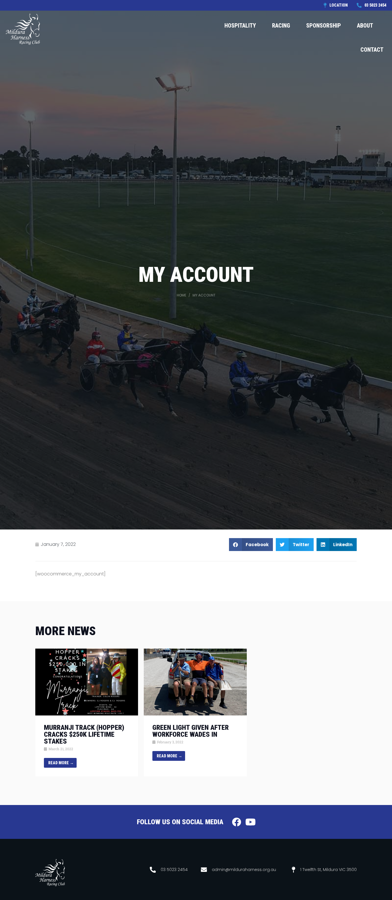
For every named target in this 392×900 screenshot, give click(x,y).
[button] (251, 544)
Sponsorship (323, 25)
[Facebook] (236, 822)
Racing (281, 25)
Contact (371, 49)
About (365, 25)
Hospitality (240, 25)
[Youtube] (250, 822)
